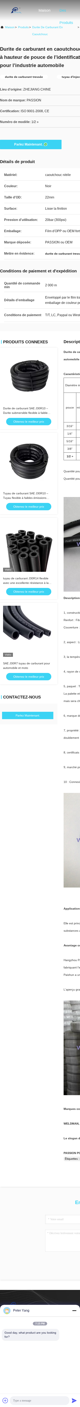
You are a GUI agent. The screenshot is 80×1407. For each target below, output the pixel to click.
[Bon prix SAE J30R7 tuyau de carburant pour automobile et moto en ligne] (28, 631)
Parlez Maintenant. (28, 144)
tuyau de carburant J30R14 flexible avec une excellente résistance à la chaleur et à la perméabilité (26, 583)
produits (23, 27)
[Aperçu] (16, 10)
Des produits (66, 12)
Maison (44, 10)
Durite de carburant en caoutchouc (47, 31)
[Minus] (74, 1310)
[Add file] (5, 1400)
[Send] (74, 1400)
